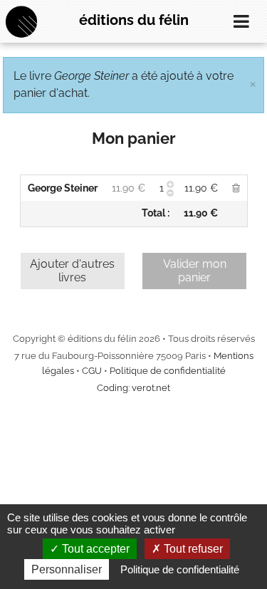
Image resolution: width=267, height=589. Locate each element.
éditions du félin (134, 19)
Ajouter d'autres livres (72, 270)
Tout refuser (192, 549)
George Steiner (63, 188)
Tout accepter (94, 549)
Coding (112, 387)
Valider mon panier (194, 270)
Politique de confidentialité (168, 370)
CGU (92, 370)
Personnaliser (66, 569)
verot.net (151, 387)
